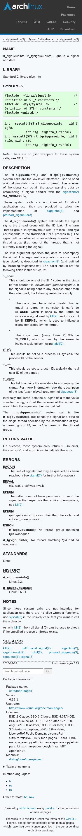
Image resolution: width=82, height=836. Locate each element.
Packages (68, 14)
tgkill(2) (59, 343)
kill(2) (54, 316)
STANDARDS (15, 554)
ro (10, 785)
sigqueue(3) (55, 210)
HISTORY (11, 570)
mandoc (50, 808)
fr (10, 781)
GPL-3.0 (71, 819)
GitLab (52, 22)
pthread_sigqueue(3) (17, 215)
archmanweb (27, 808)
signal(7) (36, 475)
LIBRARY (11, 69)
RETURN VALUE (18, 439)
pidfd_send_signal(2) (36, 648)
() (16, 577)
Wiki (37, 22)
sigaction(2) (71, 192)
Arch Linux (24, 6)
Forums (21, 22)
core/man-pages (20, 690)
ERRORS (11, 459)
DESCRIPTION (16, 168)
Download (67, 29)
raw (31, 797)
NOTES (10, 601)
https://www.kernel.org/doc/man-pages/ (36, 708)
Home (71, 7)
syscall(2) (15, 617)
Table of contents (18, 766)
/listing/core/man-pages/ (25, 759)
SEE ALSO (13, 641)
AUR (50, 29)
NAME (9, 49)
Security (69, 22)
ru (10, 789)
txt (25, 797)
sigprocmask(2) (13, 652)
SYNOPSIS (13, 86)
